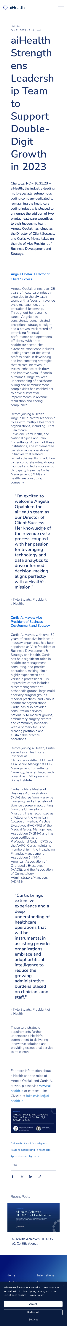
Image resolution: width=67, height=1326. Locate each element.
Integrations (45, 1275)
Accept (33, 1304)
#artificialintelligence (35, 1143)
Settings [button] (33, 1319)
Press (14, 1164)
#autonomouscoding (23, 1149)
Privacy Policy (36, 1295)
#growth (34, 1156)
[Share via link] (40, 1176)
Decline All (33, 1312)
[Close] (61, 1286)
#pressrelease (19, 1156)
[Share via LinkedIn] (31, 1176)
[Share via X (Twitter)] (21, 1176)
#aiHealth (16, 1143)
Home (11, 1275)
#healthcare (43, 1149)
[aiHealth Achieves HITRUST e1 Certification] (33, 1217)
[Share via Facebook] (12, 1176)
